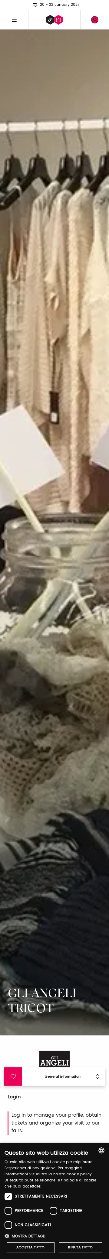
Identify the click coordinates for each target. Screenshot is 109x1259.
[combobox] (101, 1150)
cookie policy (79, 1174)
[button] (54, 1236)
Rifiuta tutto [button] (80, 1247)
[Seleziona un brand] (54, 20)
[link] (95, 19)
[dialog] (54, 1201)
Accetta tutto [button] (30, 1247)
